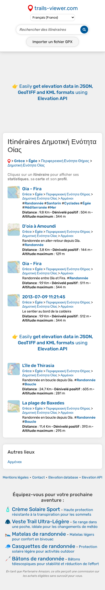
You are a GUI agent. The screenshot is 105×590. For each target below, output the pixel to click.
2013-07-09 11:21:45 (43, 297)
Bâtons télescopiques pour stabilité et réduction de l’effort (55, 561)
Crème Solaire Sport (36, 509)
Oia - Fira (32, 188)
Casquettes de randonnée (43, 546)
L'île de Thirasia (38, 365)
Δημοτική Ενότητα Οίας (39, 198)
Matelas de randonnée (39, 534)
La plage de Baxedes (43, 403)
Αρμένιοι (67, 198)
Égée (39, 194)
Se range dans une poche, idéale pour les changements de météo (55, 524)
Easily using (55, 92)
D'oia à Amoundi (39, 226)
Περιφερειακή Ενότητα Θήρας (68, 194)
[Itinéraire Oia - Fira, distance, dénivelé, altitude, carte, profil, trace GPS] (14, 202)
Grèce (27, 194)
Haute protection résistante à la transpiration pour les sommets (52, 512)
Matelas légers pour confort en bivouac (53, 536)
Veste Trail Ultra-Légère (40, 521)
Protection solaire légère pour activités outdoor (54, 549)
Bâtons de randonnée (38, 559)
